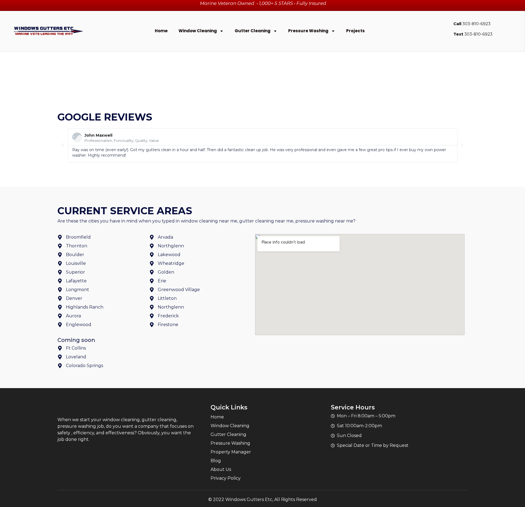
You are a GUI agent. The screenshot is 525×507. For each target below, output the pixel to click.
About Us (221, 469)
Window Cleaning (198, 31)
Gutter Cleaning (252, 31)
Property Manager (231, 452)
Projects (355, 31)
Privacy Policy (226, 478)
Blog (216, 460)
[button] (63, 145)
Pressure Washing (308, 31)
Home (161, 31)
